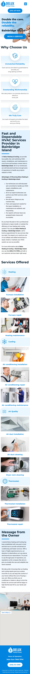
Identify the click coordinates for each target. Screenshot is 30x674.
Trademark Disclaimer (21, 672)
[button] (25, 3)
